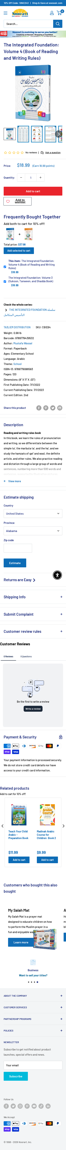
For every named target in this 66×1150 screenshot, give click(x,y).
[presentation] (2, 826)
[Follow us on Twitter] (13, 1106)
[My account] (52, 13)
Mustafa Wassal (22, 343)
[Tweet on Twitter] (52, 407)
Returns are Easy (18, 579)
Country (8, 505)
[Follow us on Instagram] (20, 1106)
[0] (59, 13)
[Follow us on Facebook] (6, 1106)
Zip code (9, 540)
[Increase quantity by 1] (40, 177)
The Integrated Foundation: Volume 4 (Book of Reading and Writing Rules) (31, 264)
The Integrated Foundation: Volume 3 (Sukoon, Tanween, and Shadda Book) (30, 279)
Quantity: (9, 177)
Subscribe (15, 1076)
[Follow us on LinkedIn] (48, 1106)
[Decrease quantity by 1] (21, 177)
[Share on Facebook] (38, 407)
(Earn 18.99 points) (43, 165)
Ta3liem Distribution (17, 327)
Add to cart (33, 191)
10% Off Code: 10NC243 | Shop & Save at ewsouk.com (33, 2)
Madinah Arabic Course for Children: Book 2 (46, 835)
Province (9, 522)
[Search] (57, 24)
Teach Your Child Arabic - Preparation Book (18, 835)
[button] (10, 134)
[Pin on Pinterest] (45, 407)
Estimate (15, 563)
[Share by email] (59, 407)
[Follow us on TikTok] (41, 1106)
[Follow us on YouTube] (34, 1106)
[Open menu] (5, 13)
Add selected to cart (18, 250)
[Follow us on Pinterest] (27, 1106)
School (17, 364)
